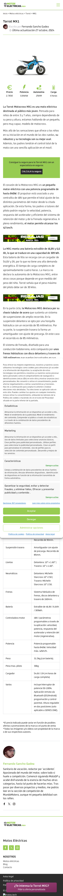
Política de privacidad (35, 534)
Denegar (31, 519)
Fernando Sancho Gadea (35, 26)
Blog (5, 864)
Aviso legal (50, 534)
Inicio (5, 14)
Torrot (28, 14)
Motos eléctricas (16, 14)
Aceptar (31, 511)
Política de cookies (16, 534)
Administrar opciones (31, 528)
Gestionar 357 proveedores (14, 503)
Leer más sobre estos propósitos (46, 503)
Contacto (7, 867)
